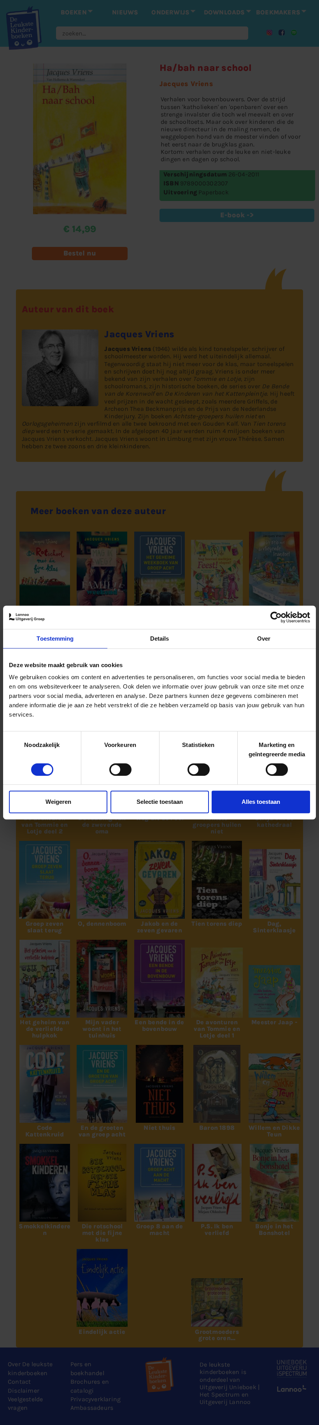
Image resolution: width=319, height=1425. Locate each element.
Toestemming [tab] (55, 638)
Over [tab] (263, 638)
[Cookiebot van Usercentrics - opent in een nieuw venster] (276, 617)
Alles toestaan (261, 801)
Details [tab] (159, 638)
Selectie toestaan (160, 801)
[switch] (120, 769)
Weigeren (58, 801)
